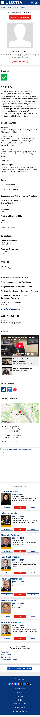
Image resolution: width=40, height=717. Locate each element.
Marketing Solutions (20, 711)
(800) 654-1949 (18, 560)
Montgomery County (9, 659)
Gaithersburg (6, 657)
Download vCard (11, 442)
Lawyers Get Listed (23, 668)
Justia (3, 7)
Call (20, 507)
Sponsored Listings (20, 486)
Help (20, 700)
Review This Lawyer (19, 61)
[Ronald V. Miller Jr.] (6, 585)
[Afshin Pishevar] (6, 607)
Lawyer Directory (12, 7)
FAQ (10, 668)
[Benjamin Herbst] (6, 629)
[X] (27, 684)
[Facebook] (15, 684)
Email (33, 507)
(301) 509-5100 (18, 516)
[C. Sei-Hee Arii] (6, 498)
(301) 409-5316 (18, 538)
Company (20, 696)
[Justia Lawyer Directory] (30, 684)
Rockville (22, 7)
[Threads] (21, 684)
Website (4, 320)
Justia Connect (20, 689)
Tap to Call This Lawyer (20, 17)
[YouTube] (12, 684)
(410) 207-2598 (18, 625)
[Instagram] (18, 684)
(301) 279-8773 (18, 604)
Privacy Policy (20, 707)
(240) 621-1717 (18, 494)
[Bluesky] (24, 684)
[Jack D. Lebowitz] (6, 564)
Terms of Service (20, 704)
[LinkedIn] (9, 684)
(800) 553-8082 (18, 582)
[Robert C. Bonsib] (6, 520)
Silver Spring (6, 654)
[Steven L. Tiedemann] (6, 542)
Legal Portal (20, 692)
